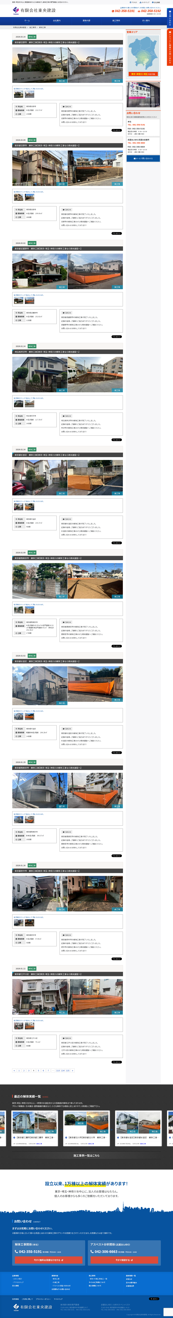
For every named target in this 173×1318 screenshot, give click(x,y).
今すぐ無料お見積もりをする (47, 1260)
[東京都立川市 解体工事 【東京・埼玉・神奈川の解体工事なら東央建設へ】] (86, 1123)
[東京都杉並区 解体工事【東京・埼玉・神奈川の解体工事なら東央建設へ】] (138, 1123)
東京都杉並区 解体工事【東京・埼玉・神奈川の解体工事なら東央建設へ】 (47, 454)
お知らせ (129, 1279)
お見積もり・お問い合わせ (61, 1289)
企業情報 (15, 1275)
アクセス (134, 2)
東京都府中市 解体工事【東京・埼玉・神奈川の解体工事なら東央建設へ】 (47, 870)
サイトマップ (145, 2)
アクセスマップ (19, 1282)
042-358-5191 (30, 1251)
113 (58, 1070)
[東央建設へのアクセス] (143, 95)
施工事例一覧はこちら (86, 1155)
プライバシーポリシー (43, 1299)
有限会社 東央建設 (33, 11)
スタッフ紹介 (18, 1279)
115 (67, 1070)
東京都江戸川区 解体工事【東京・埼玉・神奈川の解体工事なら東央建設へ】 (48, 974)
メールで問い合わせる (144, 158)
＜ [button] (61, 1129)
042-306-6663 (106, 1251)
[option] (34, 1128)
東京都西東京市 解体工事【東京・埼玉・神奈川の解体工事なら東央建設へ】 (48, 558)
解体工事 (32, 36)
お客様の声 (130, 1286)
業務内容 (55, 1275)
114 (62, 1070)
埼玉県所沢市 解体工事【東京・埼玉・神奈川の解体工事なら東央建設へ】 (47, 351)
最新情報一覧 (131, 1275)
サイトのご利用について (97, 1282)
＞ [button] (111, 1129)
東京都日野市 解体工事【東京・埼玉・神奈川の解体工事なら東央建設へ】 (47, 42)
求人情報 (15, 1285)
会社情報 (157, 2)
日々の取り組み (131, 1282)
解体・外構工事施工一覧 (98, 1279)
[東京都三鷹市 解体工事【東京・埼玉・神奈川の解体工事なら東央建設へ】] (35, 1123)
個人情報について (95, 1285)
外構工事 (56, 1282)
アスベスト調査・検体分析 (62, 1285)
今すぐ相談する (123, 1260)
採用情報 (15, 1299)
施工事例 (92, 1275)
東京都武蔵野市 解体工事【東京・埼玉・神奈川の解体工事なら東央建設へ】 (48, 248)
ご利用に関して (27, 1299)
